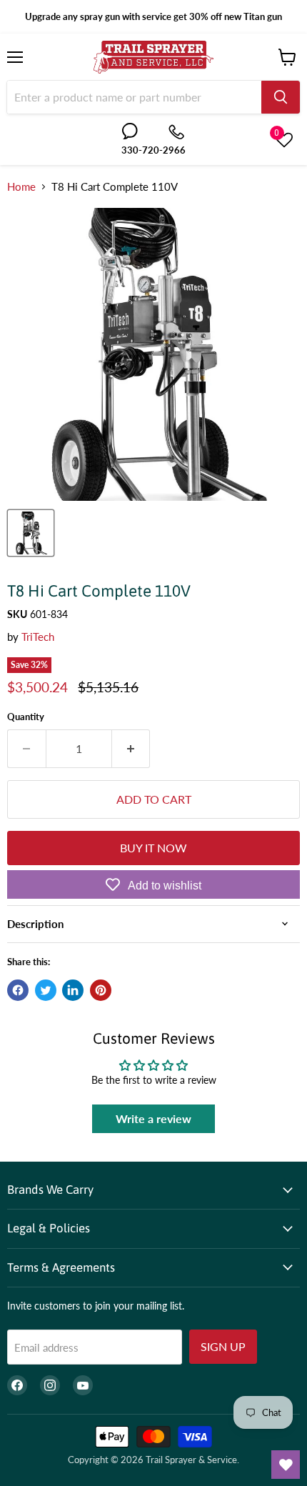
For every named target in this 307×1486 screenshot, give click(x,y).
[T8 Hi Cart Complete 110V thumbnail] (31, 533)
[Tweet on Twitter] (45, 990)
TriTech (37, 636)
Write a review (153, 1118)
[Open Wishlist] (285, 1464)
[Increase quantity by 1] (131, 748)
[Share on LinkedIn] (73, 990)
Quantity (25, 717)
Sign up (223, 1346)
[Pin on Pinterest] (100, 990)
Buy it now (153, 847)
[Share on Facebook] (18, 990)
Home (21, 187)
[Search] (280, 97)
